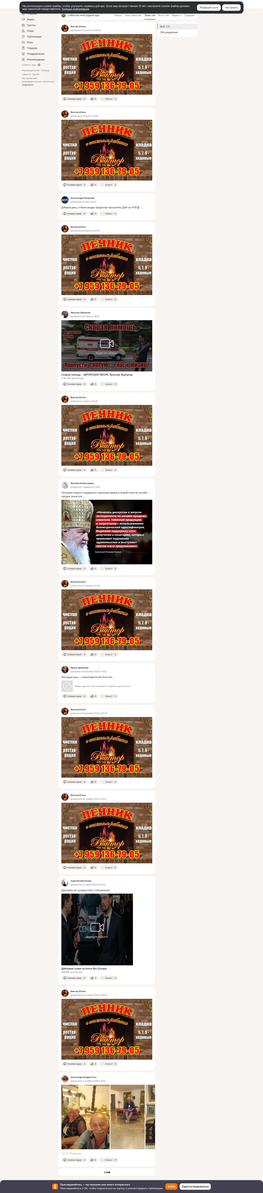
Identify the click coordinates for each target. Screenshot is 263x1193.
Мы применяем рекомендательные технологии (38, 81)
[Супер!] (67, 1153)
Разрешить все (209, 7)
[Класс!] (63, 1153)
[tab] (118, 15)
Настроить (231, 7)
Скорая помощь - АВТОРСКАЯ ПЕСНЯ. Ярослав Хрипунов (97, 374)
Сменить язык (29, 64)
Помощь (45, 70)
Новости (26, 74)
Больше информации (75, 9)
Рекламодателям (31, 70)
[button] (74, 99)
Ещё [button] (34, 74)
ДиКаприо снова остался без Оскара (84, 968)
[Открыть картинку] (85, 1117)
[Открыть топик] (107, 207)
